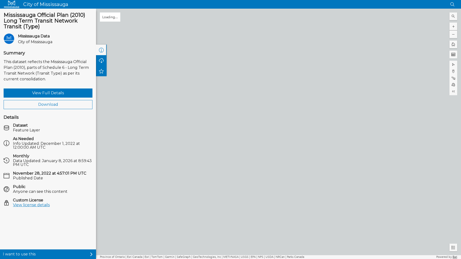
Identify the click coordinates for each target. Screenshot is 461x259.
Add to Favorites (101, 81)
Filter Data (101, 60)
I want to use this (19, 254)
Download (48, 104)
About (101, 50)
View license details (31, 205)
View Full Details (48, 93)
